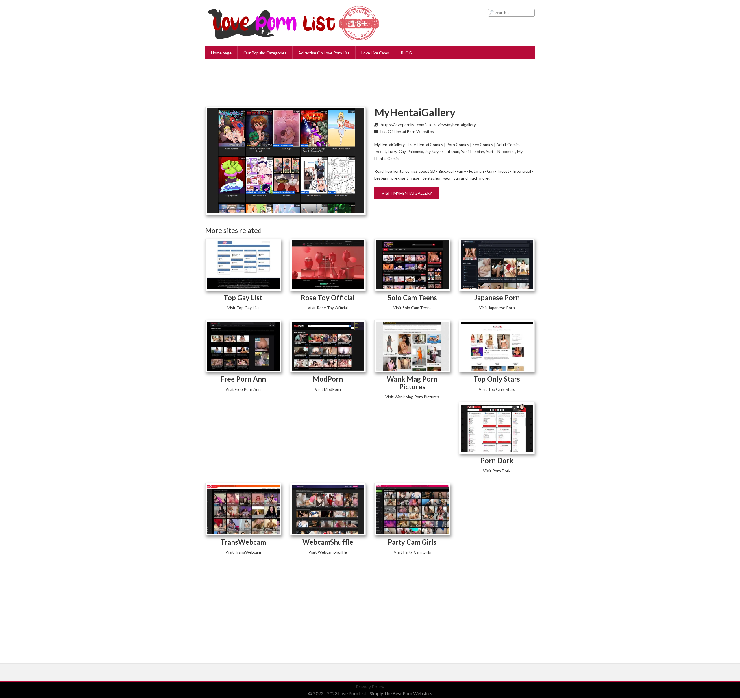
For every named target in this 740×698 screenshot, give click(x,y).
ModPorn (328, 379)
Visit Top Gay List (243, 307)
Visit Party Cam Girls (412, 552)
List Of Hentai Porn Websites (407, 131)
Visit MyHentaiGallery (407, 193)
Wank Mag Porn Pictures (412, 383)
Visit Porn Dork (496, 470)
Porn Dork (496, 460)
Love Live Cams (375, 52)
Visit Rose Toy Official (328, 307)
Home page (221, 52)
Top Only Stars (496, 379)
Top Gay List (243, 297)
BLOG (406, 52)
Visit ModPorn (328, 389)
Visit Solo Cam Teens (412, 307)
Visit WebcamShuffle (327, 552)
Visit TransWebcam (243, 552)
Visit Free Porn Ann (243, 389)
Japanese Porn (497, 297)
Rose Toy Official (328, 297)
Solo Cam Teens (412, 297)
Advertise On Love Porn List (323, 52)
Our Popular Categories (264, 52)
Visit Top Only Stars (497, 389)
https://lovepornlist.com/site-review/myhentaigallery (428, 124)
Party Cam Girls (412, 542)
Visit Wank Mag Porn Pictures (412, 396)
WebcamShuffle (327, 542)
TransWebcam (243, 542)
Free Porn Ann (243, 379)
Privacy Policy (370, 686)
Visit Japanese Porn (497, 307)
